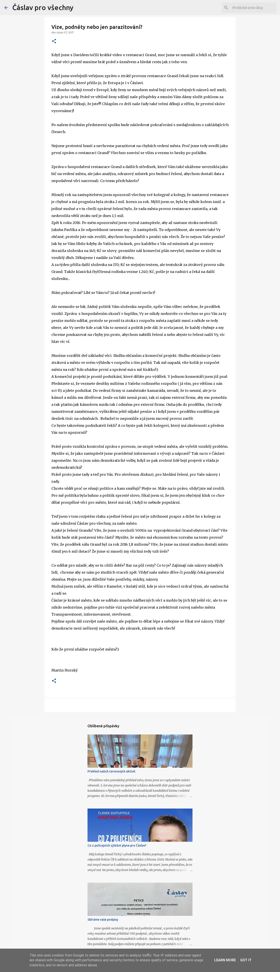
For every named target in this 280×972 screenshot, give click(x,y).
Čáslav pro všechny (43, 7)
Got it (246, 960)
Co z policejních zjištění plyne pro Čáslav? (117, 845)
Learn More (225, 960)
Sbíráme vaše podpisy (103, 919)
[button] (54, 41)
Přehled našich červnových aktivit (111, 771)
